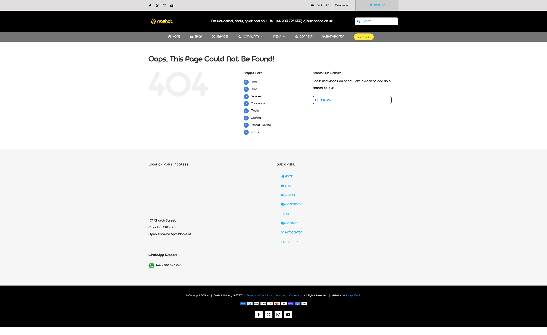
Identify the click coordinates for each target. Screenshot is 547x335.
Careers (294, 295)
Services (256, 96)
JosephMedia (353, 295)
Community (258, 103)
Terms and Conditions (259, 295)
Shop (254, 89)
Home (254, 82)
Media (255, 111)
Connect (256, 118)
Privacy (280, 295)
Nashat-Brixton (261, 125)
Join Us (255, 132)
